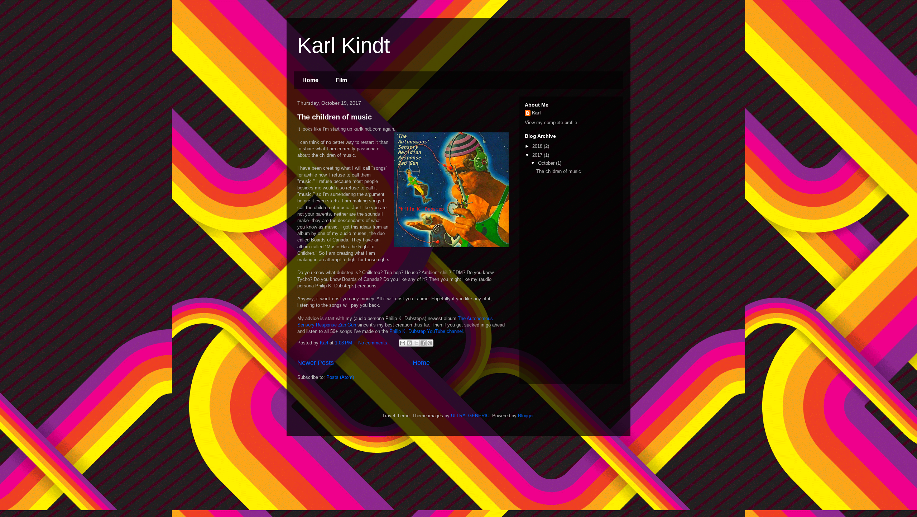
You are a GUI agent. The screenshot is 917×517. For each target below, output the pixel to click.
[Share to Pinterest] (429, 343)
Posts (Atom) (340, 377)
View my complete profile (551, 122)
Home (310, 80)
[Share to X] (416, 343)
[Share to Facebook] (423, 343)
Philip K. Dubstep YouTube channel (426, 331)
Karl (536, 113)
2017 (538, 155)
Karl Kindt (343, 45)
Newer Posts (315, 362)
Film (341, 80)
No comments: (374, 343)
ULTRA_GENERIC (470, 415)
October (547, 163)
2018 (538, 146)
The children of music (334, 117)
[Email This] (402, 343)
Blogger (525, 415)
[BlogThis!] (409, 343)
